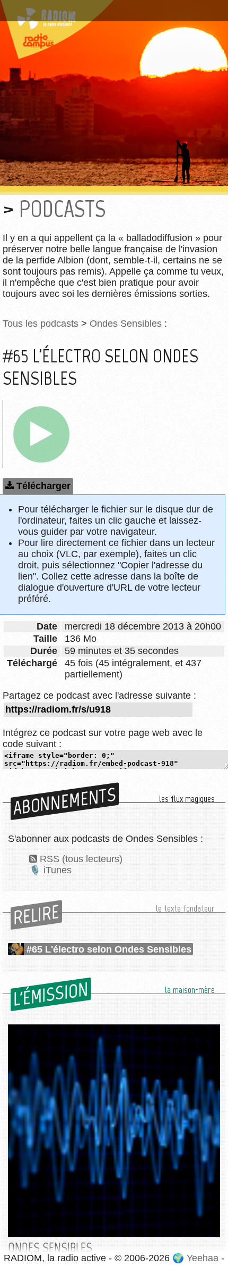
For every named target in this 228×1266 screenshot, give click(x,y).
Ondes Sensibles (126, 323)
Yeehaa (202, 1258)
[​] (41, 434)
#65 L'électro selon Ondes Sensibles (109, 949)
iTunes (57, 870)
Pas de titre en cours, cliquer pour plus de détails (113, 7)
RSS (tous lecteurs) (81, 859)
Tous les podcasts (40, 323)
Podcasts (62, 209)
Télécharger (43, 486)
